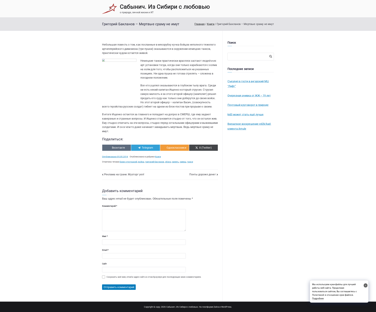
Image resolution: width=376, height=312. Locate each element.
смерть (175, 162)
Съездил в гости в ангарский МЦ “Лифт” (248, 84)
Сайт (104, 264)
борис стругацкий (128, 162)
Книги (158, 156)
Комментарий (109, 206)
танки (190, 162)
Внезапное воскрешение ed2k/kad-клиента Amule (249, 126)
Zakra (216, 307)
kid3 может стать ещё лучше (246, 114)
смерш (183, 162)
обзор (168, 162)
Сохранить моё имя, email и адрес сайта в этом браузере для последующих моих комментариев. (153, 277)
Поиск (271, 56)
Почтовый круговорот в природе (248, 104)
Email (105, 250)
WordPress (226, 307)
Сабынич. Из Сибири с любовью (165, 6)
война (141, 162)
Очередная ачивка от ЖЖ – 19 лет (249, 95)
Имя (105, 236)
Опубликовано (115, 156)
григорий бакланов (154, 162)
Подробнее (318, 298)
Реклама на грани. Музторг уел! (124, 174)
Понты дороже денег (202, 174)
